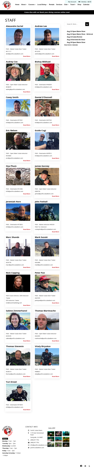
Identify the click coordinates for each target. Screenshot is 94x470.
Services (59, 4)
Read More (26, 56)
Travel (72, 4)
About (23, 4)
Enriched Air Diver (78, 40)
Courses (31, 4)
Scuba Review (77, 37)
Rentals (51, 4)
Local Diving (41, 4)
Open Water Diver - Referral (82, 34)
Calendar (86, 4)
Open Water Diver (78, 31)
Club (66, 4)
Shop (79, 4)
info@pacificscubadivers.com (39, 445)
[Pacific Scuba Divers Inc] (6, 5)
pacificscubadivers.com (37, 447)
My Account (72, 1)
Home (17, 4)
